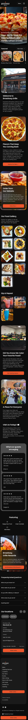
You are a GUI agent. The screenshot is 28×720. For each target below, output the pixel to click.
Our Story (5, 673)
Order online (13, 650)
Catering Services (7, 669)
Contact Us (5, 684)
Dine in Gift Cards (7, 680)
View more (5, 465)
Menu (19, 3)
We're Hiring (5, 678)
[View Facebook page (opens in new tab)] (3, 707)
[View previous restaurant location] (20, 611)
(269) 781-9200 (6, 638)
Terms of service (6, 697)
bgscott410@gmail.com (8, 641)
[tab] (5, 616)
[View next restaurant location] (24, 611)
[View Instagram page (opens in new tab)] (5, 707)
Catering (4, 686)
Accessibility (5, 699)
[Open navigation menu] (24, 3)
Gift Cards (5, 682)
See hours (21, 646)
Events (4, 676)
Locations (5, 671)
